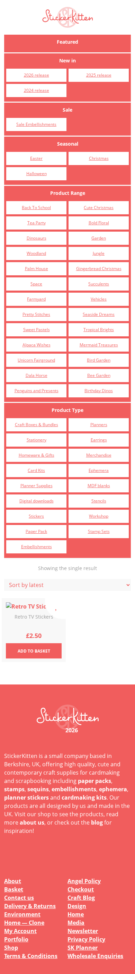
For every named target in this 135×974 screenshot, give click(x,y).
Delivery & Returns (30, 906)
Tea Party (36, 223)
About (12, 881)
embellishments (74, 789)
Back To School (36, 207)
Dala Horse (36, 375)
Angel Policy (84, 881)
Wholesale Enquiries (95, 956)
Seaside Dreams (99, 314)
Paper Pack (36, 531)
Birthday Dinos (98, 391)
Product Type (67, 410)
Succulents (98, 284)
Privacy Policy (86, 939)
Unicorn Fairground (36, 360)
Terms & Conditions (30, 956)
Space (36, 284)
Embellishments (36, 547)
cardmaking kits (84, 797)
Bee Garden (98, 375)
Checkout (81, 889)
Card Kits (36, 470)
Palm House (36, 268)
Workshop (98, 516)
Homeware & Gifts (36, 455)
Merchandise (98, 455)
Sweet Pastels (36, 330)
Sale (67, 109)
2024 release (36, 90)
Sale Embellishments (36, 124)
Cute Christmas (99, 207)
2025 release (98, 75)
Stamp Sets (99, 531)
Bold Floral (99, 223)
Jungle (99, 253)
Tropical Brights (98, 330)
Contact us (19, 898)
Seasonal (67, 143)
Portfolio (16, 939)
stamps (14, 789)
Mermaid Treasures (99, 345)
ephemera (113, 789)
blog (97, 822)
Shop (11, 947)
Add (34, 651)
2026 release (36, 75)
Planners (98, 425)
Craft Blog (81, 898)
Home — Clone (24, 922)
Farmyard (36, 299)
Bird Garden (98, 360)
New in (67, 60)
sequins (38, 789)
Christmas (99, 158)
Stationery (36, 440)
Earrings (99, 440)
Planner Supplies (36, 486)
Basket (13, 889)
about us (32, 822)
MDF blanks (99, 486)
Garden (98, 238)
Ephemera (99, 470)
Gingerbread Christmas (99, 268)
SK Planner (83, 947)
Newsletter (83, 931)
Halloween (36, 173)
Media (76, 922)
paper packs (94, 781)
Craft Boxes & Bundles (36, 425)
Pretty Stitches (36, 314)
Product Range (67, 193)
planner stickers (26, 797)
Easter (36, 158)
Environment (22, 914)
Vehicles (99, 299)
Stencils (98, 501)
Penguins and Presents (36, 391)
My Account (20, 931)
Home (76, 914)
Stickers (36, 516)
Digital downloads (36, 501)
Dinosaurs (36, 238)
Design (77, 906)
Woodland (36, 253)
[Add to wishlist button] (55, 608)
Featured (67, 41)
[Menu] (121, 17)
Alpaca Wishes (36, 345)
